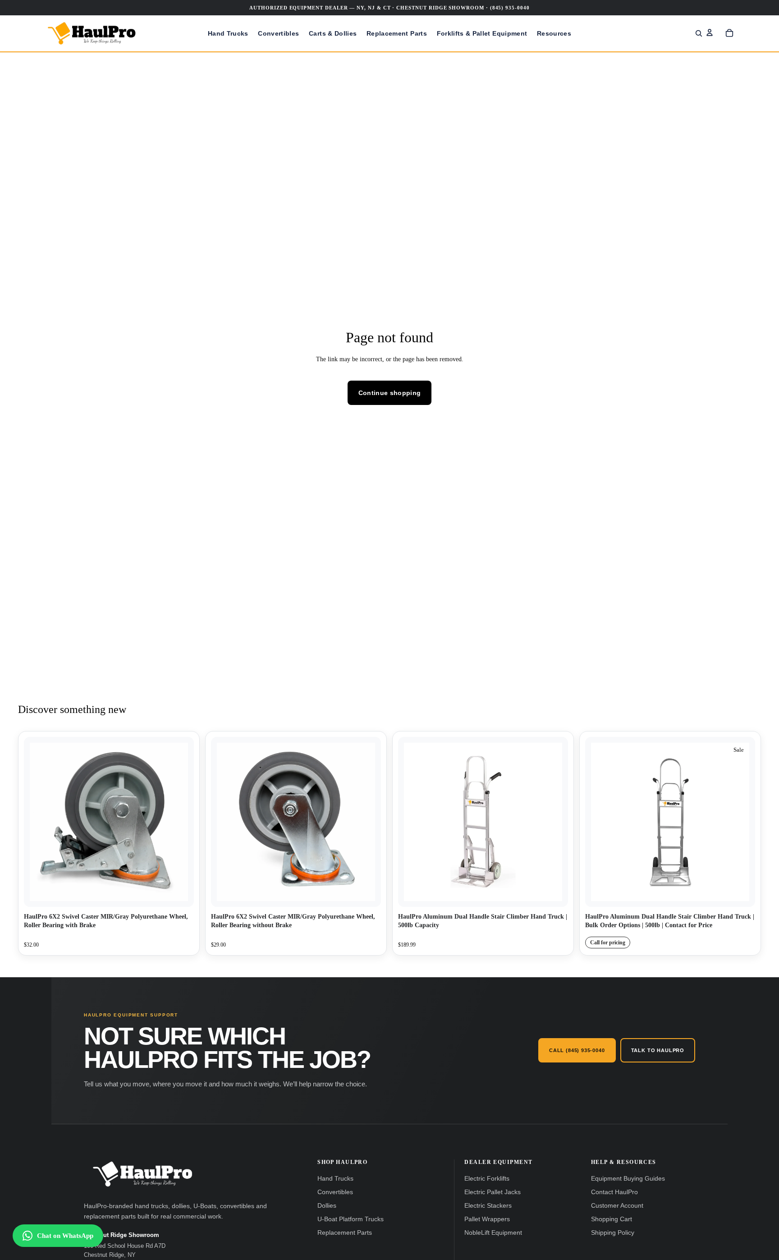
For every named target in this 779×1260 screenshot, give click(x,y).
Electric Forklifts (486, 1178)
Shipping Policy (612, 1232)
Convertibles (335, 1192)
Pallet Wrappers (487, 1219)
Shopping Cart (611, 1219)
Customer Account (617, 1205)
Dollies (326, 1205)
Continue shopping (389, 392)
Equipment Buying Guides (628, 1178)
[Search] (699, 33)
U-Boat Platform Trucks (350, 1219)
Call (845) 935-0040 (577, 1050)
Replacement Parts (344, 1232)
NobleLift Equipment (493, 1232)
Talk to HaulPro (657, 1050)
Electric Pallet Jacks (492, 1192)
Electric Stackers (488, 1205)
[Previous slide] (411, 822)
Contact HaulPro (614, 1192)
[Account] (709, 32)
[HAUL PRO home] (142, 1174)
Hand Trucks (335, 1178)
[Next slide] (554, 822)
